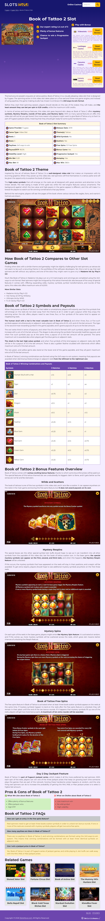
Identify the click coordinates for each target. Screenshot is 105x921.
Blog (88, 913)
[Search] (97, 4)
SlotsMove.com (26, 918)
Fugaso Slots (15, 10)
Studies (96, 913)
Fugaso (7, 10)
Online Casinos (74, 4)
